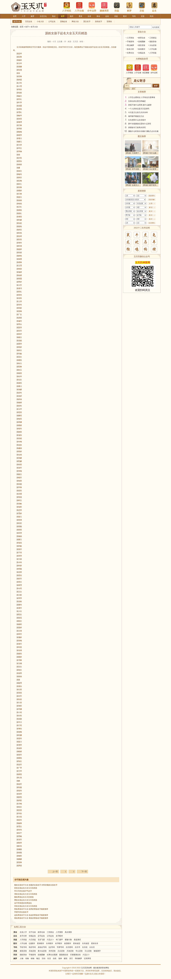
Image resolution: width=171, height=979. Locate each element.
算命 (15, 932)
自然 (54, 958)
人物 (21, 958)
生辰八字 (23, 932)
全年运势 (91, 10)
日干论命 (32, 932)
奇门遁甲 (59, 940)
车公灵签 (79, 951)
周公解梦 (130, 45)
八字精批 (66, 10)
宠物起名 (63, 21)
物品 (38, 958)
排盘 (117, 10)
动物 (27, 958)
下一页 (84, 872)
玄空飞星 (41, 940)
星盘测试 (77, 940)
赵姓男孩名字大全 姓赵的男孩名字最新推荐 (31, 915)
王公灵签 (88, 951)
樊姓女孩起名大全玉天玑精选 (25, 900)
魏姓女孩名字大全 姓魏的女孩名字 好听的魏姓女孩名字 (35, 885)
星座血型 (76, 943)
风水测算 (68, 932)
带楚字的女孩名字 (21, 912)
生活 (49, 958)
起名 (154, 10)
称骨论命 (41, 932)
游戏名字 (98, 21)
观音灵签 (23, 951)
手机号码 (23, 947)
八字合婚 (79, 10)
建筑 (65, 958)
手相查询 (32, 955)
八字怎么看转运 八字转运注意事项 (141, 97)
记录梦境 (87, 958)
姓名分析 (130, 49)
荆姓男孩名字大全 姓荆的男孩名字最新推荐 (31, 909)
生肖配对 (49, 943)
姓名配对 (141, 49)
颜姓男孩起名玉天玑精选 (24, 897)
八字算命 (130, 38)
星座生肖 (94, 943)
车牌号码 (60, 947)
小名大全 (40, 21)
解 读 (150, 207)
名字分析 (23, 936)
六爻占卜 (50, 940)
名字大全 (17, 21)
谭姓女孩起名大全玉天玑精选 (25, 894)
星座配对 (40, 943)
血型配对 (67, 943)
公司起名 (51, 21)
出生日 (92, 947)
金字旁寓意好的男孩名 (23, 903)
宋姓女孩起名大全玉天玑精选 (25, 906)
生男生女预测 (52, 955)
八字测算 (59, 932)
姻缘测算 (104, 10)
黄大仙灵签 (42, 951)
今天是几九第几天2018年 (138, 112)
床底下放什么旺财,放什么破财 (139, 105)
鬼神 (60, 958)
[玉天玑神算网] (30, 1)
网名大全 (75, 21)
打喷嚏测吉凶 (75, 955)
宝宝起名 (28, 21)
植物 (32, 958)
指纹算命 (23, 955)
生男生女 (130, 53)
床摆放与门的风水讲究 (137, 127)
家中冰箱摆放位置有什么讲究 (139, 124)
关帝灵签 (52, 951)
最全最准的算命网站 (101, 968)
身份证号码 (42, 947)
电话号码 (32, 947)
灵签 (142, 10)
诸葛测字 (97, 951)
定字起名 (41, 936)
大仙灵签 (152, 45)
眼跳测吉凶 (63, 955)
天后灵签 (61, 951)
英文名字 (86, 21)
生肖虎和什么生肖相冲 (137, 120)
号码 (15, 947)
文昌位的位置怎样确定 (137, 101)
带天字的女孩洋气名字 (23, 891)
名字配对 (59, 936)
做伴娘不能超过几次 (136, 116)
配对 (15, 943)
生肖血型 (85, 943)
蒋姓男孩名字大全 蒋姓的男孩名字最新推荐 (31, 918)
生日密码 (69, 947)
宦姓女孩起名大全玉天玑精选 (25, 888)
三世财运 (50, 932)
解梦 (129, 10)
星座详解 (152, 199)
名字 (27, 27)
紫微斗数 (68, 940)
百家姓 (109, 21)
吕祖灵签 (32, 951)
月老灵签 (70, 951)
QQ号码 (52, 947)
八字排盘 (23, 940)
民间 (15, 955)
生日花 (84, 947)
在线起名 (32, 936)
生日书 (77, 947)
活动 (43, 958)
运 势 (150, 203)
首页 (21, 27)
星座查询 (152, 196)
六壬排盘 (32, 940)
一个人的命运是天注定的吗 (138, 109)
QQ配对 (32, 943)
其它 (71, 958)
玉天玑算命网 (86, 968)
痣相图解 (41, 955)
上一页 (55, 872)
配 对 (150, 211)
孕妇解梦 (78, 958)
